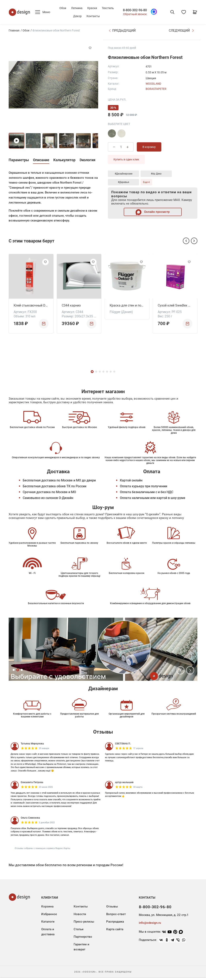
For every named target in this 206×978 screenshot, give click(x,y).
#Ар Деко (156, 173)
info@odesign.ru (150, 923)
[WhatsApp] (183, 939)
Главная (14, 30)
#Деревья (123, 182)
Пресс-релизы (84, 921)
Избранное (49, 914)
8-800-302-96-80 (135, 10)
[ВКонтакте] (161, 939)
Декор (77, 16)
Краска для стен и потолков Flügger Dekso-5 (127, 305)
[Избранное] (183, 12)
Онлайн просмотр (156, 212)
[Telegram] (172, 939)
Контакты (93, 16)
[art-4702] (112, 133)
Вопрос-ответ (116, 914)
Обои (62, 8)
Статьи (78, 929)
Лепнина (76, 8)
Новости (80, 914)
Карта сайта (114, 929)
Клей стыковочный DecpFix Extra (31, 305)
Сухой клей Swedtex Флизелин (175, 305)
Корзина (47, 906)
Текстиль (108, 8)
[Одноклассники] (166, 939)
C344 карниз (71, 305)
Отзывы (112, 906)
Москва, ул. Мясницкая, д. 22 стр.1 (163, 915)
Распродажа (115, 921)
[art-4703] (121, 133)
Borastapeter (156, 88)
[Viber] (178, 939)
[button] (186, 241)
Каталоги (48, 921)
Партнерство (83, 937)
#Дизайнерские (123, 173)
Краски (92, 8)
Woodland (153, 83)
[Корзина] (195, 12)
